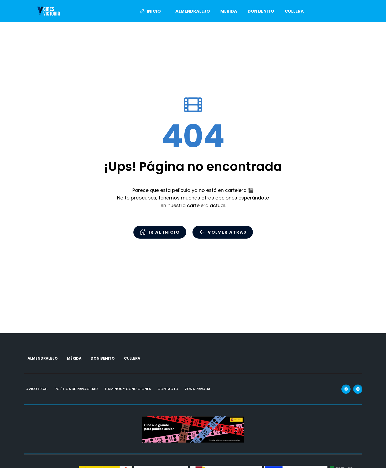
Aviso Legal (37, 388)
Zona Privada (197, 388)
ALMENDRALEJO (192, 11)
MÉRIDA (228, 11)
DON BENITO (261, 11)
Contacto (168, 388)
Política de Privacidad (76, 388)
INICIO (154, 11)
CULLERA (294, 11)
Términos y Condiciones (127, 388)
